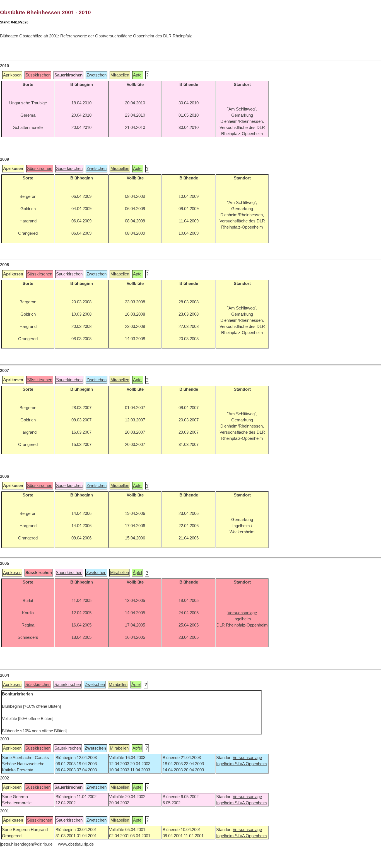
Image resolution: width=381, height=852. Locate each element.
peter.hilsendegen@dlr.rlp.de (26, 844)
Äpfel (137, 75)
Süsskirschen (37, 75)
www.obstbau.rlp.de (76, 844)
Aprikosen (12, 75)
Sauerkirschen (69, 168)
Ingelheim (225, 764)
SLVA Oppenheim (251, 764)
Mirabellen (119, 75)
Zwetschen (96, 75)
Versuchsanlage (247, 757)
